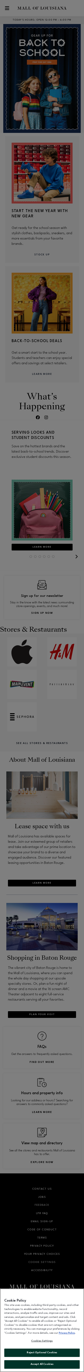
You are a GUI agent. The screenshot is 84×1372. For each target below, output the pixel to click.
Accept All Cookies (42, 1364)
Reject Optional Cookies (42, 1352)
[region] (42, 1330)
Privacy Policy (67, 1333)
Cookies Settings (42, 1341)
